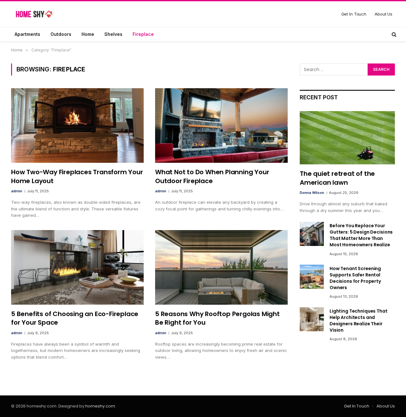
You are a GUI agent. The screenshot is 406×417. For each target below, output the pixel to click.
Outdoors (60, 34)
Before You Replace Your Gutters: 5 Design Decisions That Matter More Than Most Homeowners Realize (361, 235)
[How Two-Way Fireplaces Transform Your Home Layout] (77, 125)
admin (16, 191)
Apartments (27, 34)
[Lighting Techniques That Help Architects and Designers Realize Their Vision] (312, 319)
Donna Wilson (312, 192)
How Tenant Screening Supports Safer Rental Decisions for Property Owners (355, 278)
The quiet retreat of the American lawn (337, 178)
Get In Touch (353, 14)
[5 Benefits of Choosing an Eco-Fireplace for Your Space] (77, 267)
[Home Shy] (34, 14)
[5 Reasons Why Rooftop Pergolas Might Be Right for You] (221, 267)
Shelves (113, 34)
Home (88, 34)
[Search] (393, 34)
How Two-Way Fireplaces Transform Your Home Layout (77, 176)
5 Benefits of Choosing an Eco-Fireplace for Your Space (74, 318)
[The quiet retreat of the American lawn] (347, 138)
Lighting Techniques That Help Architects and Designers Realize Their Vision (359, 320)
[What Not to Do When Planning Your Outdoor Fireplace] (221, 125)
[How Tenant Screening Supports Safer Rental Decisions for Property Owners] (312, 277)
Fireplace (143, 34)
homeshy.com (100, 406)
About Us (383, 14)
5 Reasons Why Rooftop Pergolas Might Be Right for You (217, 318)
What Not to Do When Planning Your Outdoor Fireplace (212, 176)
